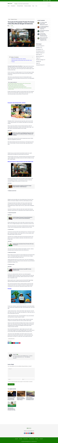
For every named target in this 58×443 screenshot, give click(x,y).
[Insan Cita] (11, 356)
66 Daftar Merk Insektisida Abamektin (23, 3)
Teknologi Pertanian (20, 5)
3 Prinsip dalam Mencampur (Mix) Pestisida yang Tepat (43, 34)
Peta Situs (20, 438)
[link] (46, 0)
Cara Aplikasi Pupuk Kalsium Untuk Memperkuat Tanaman (44, 23)
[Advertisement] (29, 13)
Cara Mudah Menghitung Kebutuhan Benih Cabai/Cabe (44, 27)
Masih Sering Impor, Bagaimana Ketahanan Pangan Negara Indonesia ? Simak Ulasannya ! (22, 186)
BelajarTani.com (29, 441)
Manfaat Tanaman (39, 56)
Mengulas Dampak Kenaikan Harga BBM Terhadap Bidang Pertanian (22, 270)
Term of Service (31, 438)
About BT (16, 438)
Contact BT (41, 438)
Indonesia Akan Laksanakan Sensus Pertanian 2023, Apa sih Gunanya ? (23, 244)
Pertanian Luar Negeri (27, 5)
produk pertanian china (11, 338)
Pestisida (37, 61)
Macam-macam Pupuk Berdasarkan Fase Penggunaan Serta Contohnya (44, 39)
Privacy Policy (26, 438)
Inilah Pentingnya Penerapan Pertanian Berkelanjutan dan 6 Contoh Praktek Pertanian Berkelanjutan (22, 218)
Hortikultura (38, 47)
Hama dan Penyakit (39, 45)
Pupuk (33, 5)
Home (8, 5)
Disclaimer (36, 438)
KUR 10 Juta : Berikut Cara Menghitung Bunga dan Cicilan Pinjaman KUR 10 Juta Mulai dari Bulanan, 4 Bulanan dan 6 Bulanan (23, 133)
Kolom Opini (38, 54)
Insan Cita (15, 354)
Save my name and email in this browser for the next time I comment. (20, 381)
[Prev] (48, 3)
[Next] (49, 3)
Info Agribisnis (13, 5)
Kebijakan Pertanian (39, 52)
